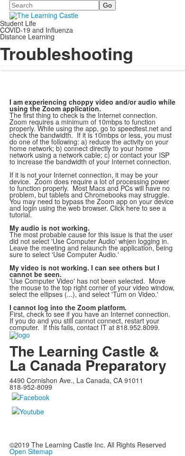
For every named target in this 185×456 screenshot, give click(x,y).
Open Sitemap (31, 451)
